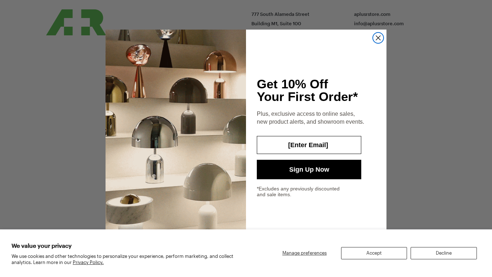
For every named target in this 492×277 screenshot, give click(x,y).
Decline (444, 253)
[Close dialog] (378, 37)
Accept (374, 253)
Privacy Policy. (88, 262)
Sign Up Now (309, 169)
